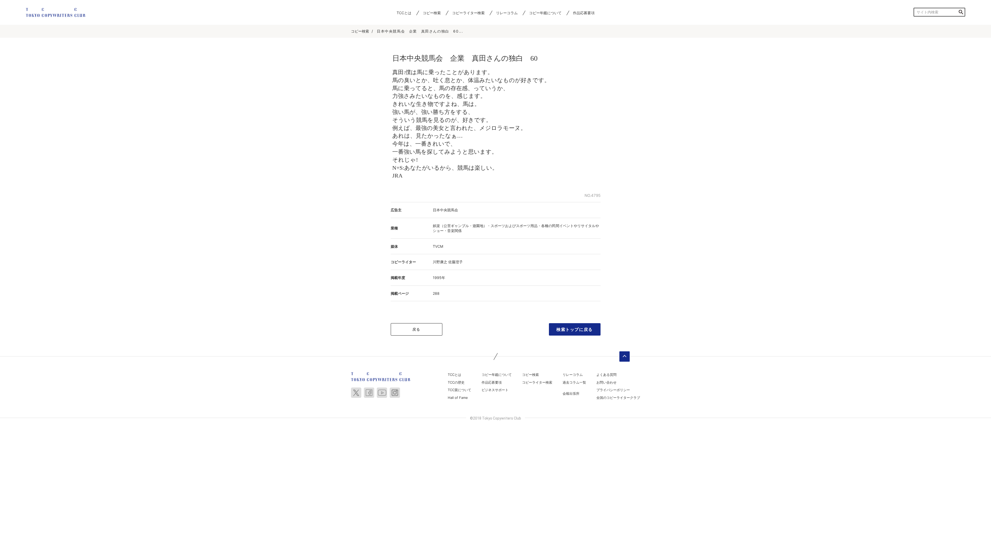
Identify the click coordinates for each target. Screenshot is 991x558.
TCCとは (404, 13)
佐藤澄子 (455, 262)
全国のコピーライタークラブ (618, 398)
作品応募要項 (584, 13)
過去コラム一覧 (574, 382)
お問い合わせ (606, 382)
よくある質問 (606, 375)
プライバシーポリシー (613, 390)
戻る (416, 329)
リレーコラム (507, 13)
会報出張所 (571, 393)
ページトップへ (624, 356)
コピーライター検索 (468, 13)
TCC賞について (459, 390)
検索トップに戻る (574, 329)
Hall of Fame (458, 398)
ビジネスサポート (495, 390)
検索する (961, 12)
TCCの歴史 (456, 382)
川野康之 (440, 262)
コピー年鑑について (545, 13)
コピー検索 (432, 13)
